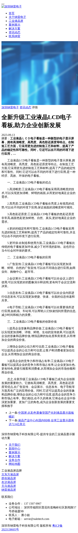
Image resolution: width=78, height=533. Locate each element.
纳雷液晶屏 (8, 489)
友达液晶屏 (8, 482)
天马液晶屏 (8, 485)
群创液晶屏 (8, 478)
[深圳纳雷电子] (11, 6)
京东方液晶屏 (10, 474)
